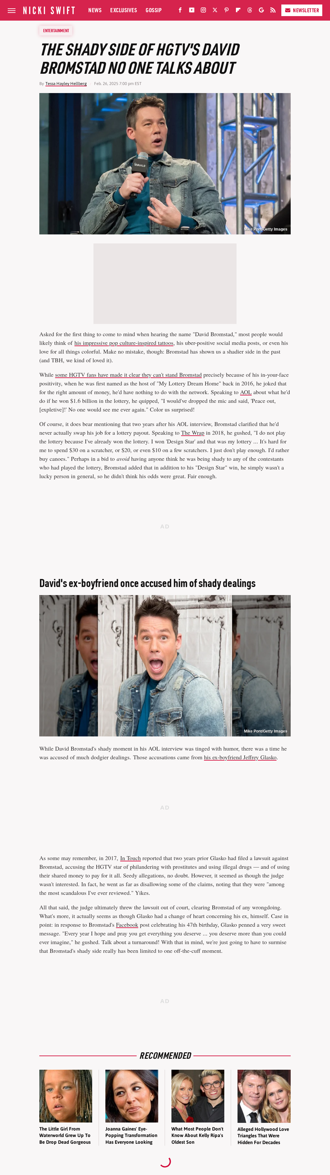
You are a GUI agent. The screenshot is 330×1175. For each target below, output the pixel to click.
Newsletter (306, 10)
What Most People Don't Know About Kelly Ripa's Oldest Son (197, 1135)
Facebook (127, 924)
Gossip (153, 10)
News (95, 10)
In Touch (130, 858)
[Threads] (250, 11)
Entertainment (56, 30)
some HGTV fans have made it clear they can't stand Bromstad (128, 374)
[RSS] (273, 11)
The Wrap (192, 432)
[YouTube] (192, 11)
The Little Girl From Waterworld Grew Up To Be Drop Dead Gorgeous (65, 1135)
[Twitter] (215, 11)
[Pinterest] (226, 11)
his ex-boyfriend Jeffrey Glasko (240, 757)
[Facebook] (180, 11)
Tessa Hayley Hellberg (66, 83)
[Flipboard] (238, 11)
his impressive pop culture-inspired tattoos (123, 342)
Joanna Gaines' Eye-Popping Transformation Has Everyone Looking (131, 1135)
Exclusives (123, 10)
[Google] (261, 11)
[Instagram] (203, 11)
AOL (246, 392)
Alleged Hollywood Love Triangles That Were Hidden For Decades (263, 1135)
